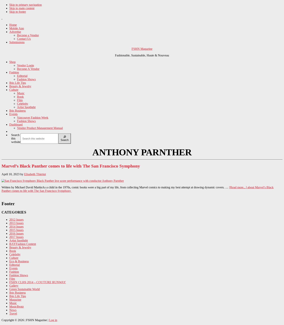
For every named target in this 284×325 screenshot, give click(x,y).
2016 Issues (16, 233)
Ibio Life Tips (17, 296)
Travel (13, 313)
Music (13, 303)
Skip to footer (17, 11)
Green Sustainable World (24, 289)
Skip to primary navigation (25, 4)
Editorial (14, 264)
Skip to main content (21, 8)
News (12, 310)
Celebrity (14, 254)
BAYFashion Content (22, 244)
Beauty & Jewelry (20, 247)
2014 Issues (16, 226)
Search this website (15, 138)
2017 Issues (16, 237)
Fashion (14, 271)
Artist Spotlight (18, 240)
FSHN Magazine (142, 48)
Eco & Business (19, 261)
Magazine (15, 299)
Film (12, 278)
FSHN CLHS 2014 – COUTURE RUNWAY (37, 282)
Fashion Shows (18, 275)
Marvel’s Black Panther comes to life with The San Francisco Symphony (71, 166)
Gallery (13, 285)
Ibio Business (17, 292)
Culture (13, 257)
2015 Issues (16, 230)
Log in (53, 320)
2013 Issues (16, 223)
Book (12, 251)
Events (13, 268)
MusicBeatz (16, 306)
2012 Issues (16, 219)
